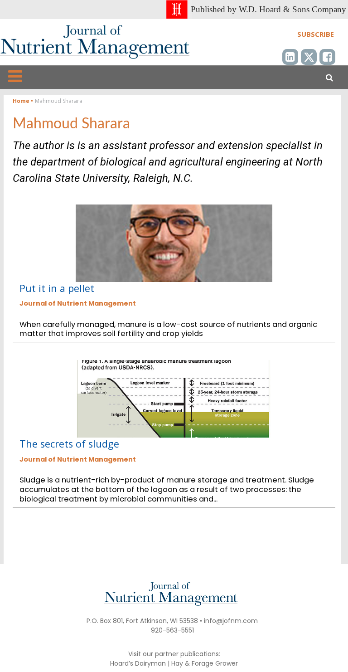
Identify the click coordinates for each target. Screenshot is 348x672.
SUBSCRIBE (315, 34)
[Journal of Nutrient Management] (94, 42)
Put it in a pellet (56, 288)
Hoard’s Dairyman (138, 663)
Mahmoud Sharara (71, 124)
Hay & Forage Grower (204, 663)
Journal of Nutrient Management (77, 303)
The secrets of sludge (69, 443)
